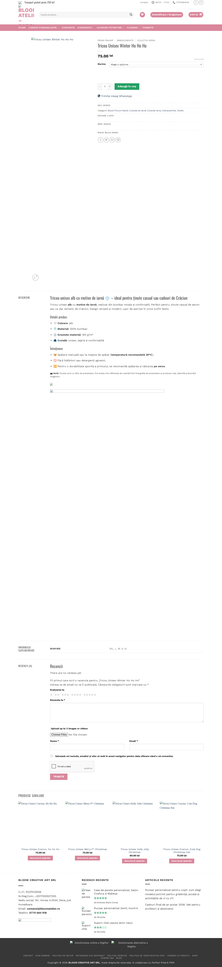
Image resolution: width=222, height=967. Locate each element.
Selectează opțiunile (40, 858)
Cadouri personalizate (43, 27)
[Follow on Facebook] (196, 2)
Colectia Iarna (146, 40)
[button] (196, 14)
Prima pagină (105, 40)
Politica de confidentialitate (147, 955)
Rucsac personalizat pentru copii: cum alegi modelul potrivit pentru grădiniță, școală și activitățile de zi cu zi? (173, 894)
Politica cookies (117, 955)
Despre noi (107, 958)
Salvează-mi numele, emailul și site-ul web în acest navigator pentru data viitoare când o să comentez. (114, 756)
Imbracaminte (125, 40)
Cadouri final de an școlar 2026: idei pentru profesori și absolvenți (172, 906)
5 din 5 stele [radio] (89, 695)
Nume (54, 741)
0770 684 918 (38, 912)
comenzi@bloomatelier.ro (43, 908)
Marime (102, 64)
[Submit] (131, 15)
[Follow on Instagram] (201, 2)
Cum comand (42, 955)
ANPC (195, 955)
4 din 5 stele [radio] (75, 695)
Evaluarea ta (57, 689)
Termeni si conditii (178, 955)
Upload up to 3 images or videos (69, 728)
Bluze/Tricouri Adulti (118, 110)
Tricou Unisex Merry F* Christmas (87, 849)
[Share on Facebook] (100, 140)
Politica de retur (62, 955)
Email (133, 741)
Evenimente (85, 27)
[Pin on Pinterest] (118, 140)
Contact (144, 2)
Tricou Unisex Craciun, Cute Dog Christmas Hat (181, 851)
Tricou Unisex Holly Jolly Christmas (135, 851)
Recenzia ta (57, 700)
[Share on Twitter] (106, 140)
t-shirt (110, 115)
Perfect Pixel (159, 962)
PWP (171, 962)
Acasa (22, 27)
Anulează (199, 59)
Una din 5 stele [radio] (51, 695)
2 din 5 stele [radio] (56, 695)
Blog (119, 958)
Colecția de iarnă (137, 110)
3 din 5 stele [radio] (64, 695)
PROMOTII (148, 27)
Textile (180, 110)
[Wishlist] (142, 14)
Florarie (132, 27)
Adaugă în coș (127, 86)
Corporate (68, 27)
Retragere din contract (90, 955)
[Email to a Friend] (112, 140)
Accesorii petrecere (109, 27)
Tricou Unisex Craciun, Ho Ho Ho (40, 849)
